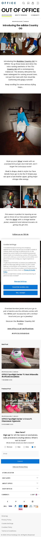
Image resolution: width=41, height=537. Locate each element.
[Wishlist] (27, 3)
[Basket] (31, 3)
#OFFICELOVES (7, 15)
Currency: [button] (18, 495)
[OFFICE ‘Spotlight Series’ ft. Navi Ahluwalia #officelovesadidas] (20, 358)
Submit (20, 461)
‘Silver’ (19, 161)
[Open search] (24, 3)
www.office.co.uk (14, 329)
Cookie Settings (7, 523)
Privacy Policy (6, 520)
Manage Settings (20, 281)
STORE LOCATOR (8, 473)
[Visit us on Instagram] (24, 501)
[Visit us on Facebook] (8, 501)
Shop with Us (7, 489)
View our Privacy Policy (20, 467)
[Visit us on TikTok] (33, 501)
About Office (7, 483)
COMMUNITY (35, 15)
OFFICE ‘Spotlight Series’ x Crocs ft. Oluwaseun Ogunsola (17, 420)
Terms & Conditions (9, 531)
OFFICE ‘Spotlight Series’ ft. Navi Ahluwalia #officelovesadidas (20, 375)
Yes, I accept (20, 293)
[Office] (9, 3)
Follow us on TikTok (20, 234)
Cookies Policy (7, 527)
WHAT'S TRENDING (21, 15)
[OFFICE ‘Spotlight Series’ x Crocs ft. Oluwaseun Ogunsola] (20, 402)
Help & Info (6, 478)
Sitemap (5, 516)
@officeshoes (28, 329)
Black (15, 220)
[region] (20, 268)
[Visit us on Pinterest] (16, 501)
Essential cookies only (20, 287)
